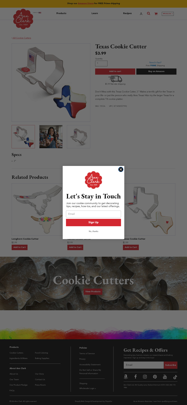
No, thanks (93, 231)
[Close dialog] (120, 169)
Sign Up (93, 222)
